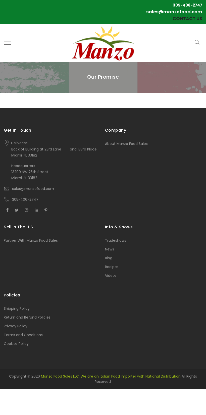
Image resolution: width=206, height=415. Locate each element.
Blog (108, 258)
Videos (111, 275)
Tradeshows (115, 240)
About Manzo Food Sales (126, 143)
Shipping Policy (17, 308)
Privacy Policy (15, 326)
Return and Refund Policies (27, 317)
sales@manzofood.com (174, 12)
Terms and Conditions (23, 334)
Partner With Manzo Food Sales (31, 240)
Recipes (112, 266)
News (109, 249)
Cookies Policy (16, 343)
